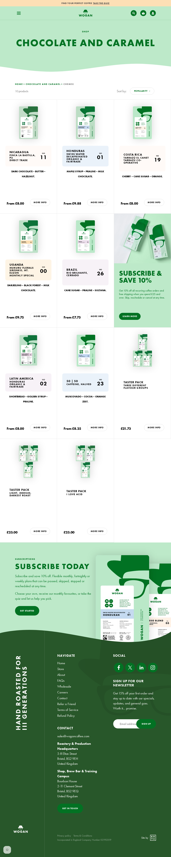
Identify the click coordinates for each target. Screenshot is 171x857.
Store (60, 669)
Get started (27, 610)
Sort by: (121, 91)
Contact (62, 698)
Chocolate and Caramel (43, 84)
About (61, 675)
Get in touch (70, 808)
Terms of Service (67, 710)
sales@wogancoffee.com (73, 736)
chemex (68, 84)
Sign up (146, 723)
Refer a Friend (66, 704)
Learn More (130, 316)
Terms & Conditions (82, 835)
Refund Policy (66, 715)
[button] (19, 13)
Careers (62, 692)
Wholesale (64, 686)
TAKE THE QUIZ (101, 3)
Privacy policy (64, 835)
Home (19, 84)
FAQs (60, 680)
